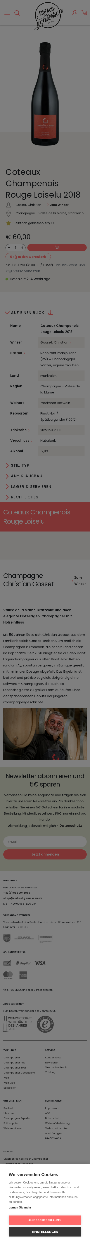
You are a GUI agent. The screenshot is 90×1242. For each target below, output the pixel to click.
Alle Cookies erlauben (44, 1220)
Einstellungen (45, 1231)
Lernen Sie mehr (20, 1207)
